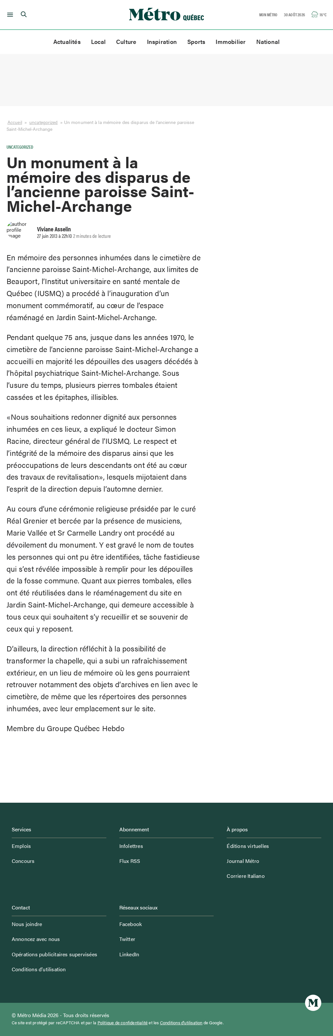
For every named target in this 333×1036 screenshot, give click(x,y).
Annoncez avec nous (36, 939)
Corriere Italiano (245, 875)
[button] (9, 14)
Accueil (14, 122)
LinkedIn (129, 954)
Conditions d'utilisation (181, 1023)
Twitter (127, 939)
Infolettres (131, 846)
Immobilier (231, 41)
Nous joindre (27, 924)
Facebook (130, 924)
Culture (126, 41)
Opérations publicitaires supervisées (54, 954)
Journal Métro (243, 861)
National (268, 41)
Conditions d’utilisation (39, 969)
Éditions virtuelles (248, 846)
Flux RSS (129, 861)
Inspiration (162, 41)
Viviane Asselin (54, 228)
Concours (23, 861)
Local (98, 41)
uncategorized (43, 122)
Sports (196, 41)
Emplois (21, 846)
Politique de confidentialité (123, 1023)
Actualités (67, 41)
